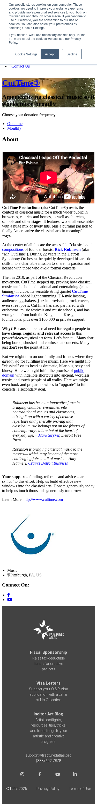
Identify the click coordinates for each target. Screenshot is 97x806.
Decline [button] (71, 54)
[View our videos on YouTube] (9, 599)
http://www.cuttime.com (43, 499)
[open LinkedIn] (75, 775)
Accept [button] (50, 54)
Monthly (14, 128)
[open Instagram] (22, 775)
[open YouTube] (57, 775)
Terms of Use (80, 789)
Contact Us (20, 66)
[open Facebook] (40, 775)
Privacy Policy (47, 789)
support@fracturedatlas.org (48, 755)
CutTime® (21, 82)
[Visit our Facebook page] (8, 595)
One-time (15, 123)
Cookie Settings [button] (26, 54)
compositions (13, 249)
